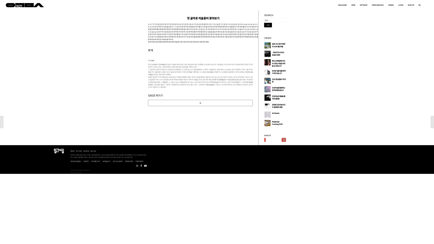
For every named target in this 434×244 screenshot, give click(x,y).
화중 (200, 42)
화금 (157, 42)
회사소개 (93, 151)
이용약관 (85, 161)
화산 (182, 42)
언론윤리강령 (129, 161)
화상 (185, 42)
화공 (154, 42)
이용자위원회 (139, 161)
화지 (204, 42)
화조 (197, 42)
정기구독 (79, 151)
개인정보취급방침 (75, 161)
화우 (188, 42)
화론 (163, 42)
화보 (173, 42)
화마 (166, 42)
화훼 (207, 42)
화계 (151, 42)
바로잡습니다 (106, 161)
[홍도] (2, 122)
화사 (179, 42)
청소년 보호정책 (118, 161)
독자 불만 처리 (95, 161)
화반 (169, 42)
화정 (194, 42)
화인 (191, 42)
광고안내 (86, 151)
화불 (176, 42)
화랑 (160, 42)
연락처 (72, 151)
